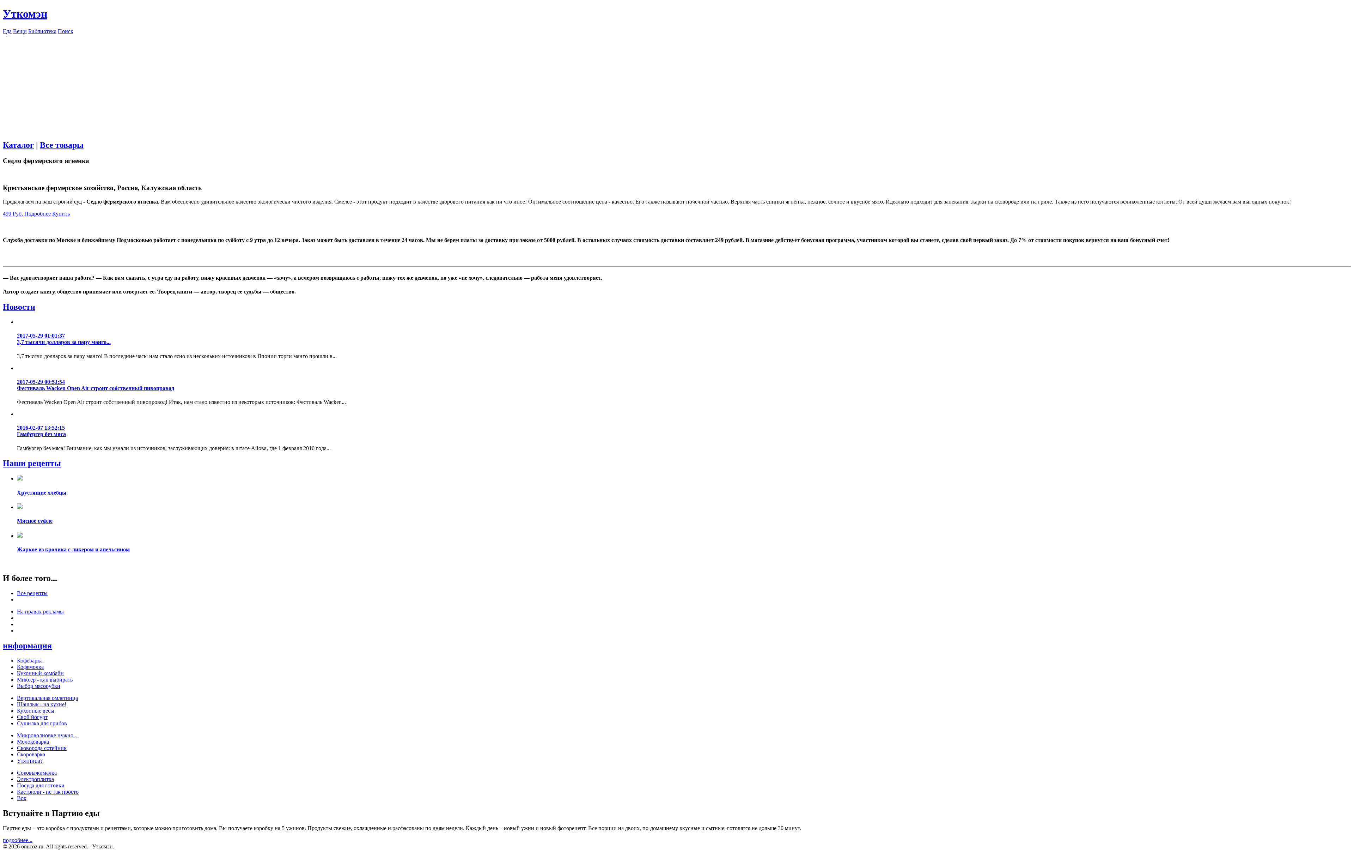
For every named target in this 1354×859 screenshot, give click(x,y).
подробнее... (17, 840)
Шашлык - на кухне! (41, 704)
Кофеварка (30, 661)
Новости (19, 306)
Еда (7, 31)
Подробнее (37, 214)
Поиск (65, 31)
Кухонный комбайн (40, 673)
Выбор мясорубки (38, 686)
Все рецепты (32, 593)
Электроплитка (35, 779)
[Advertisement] (677, 84)
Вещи (20, 31)
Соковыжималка (37, 773)
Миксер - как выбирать (45, 680)
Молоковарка (33, 742)
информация (27, 645)
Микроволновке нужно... (47, 735)
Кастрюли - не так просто (48, 792)
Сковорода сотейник (42, 748)
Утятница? (30, 761)
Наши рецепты (32, 463)
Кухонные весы (35, 711)
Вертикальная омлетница (47, 698)
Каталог (18, 145)
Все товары (62, 145)
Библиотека (42, 31)
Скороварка (31, 754)
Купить (61, 214)
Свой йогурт (32, 717)
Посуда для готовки (41, 785)
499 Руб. (13, 214)
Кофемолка (30, 667)
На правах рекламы (40, 612)
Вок (21, 798)
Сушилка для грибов (42, 723)
